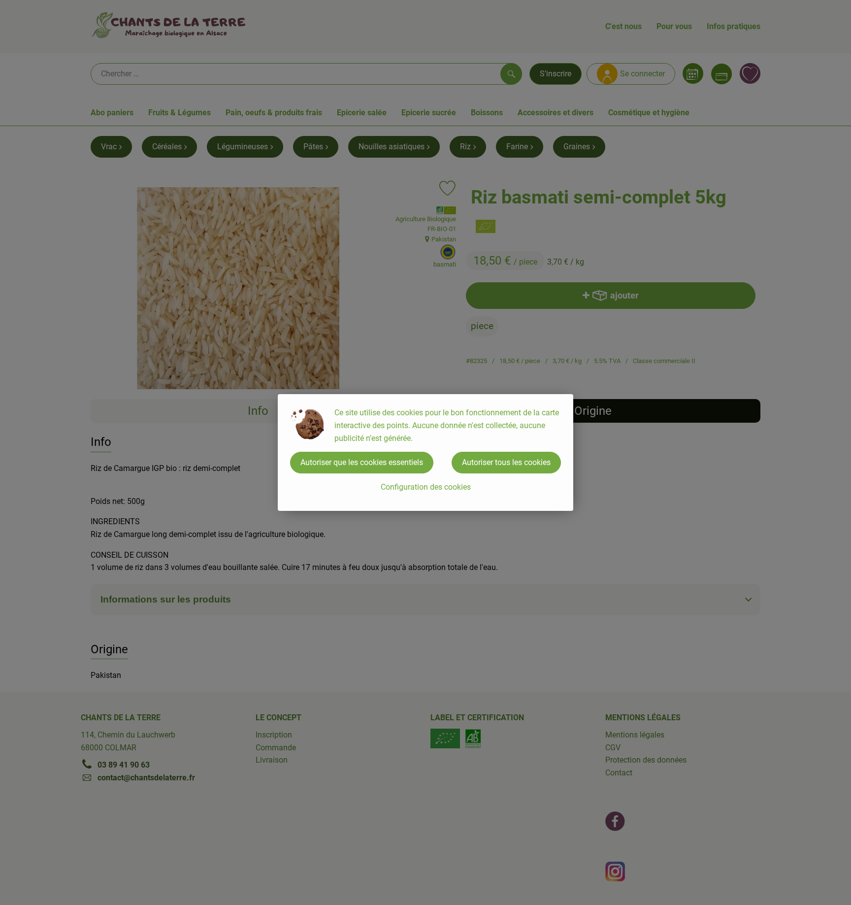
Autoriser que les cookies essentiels (361, 462)
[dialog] (425, 452)
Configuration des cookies (426, 487)
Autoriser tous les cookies (506, 462)
